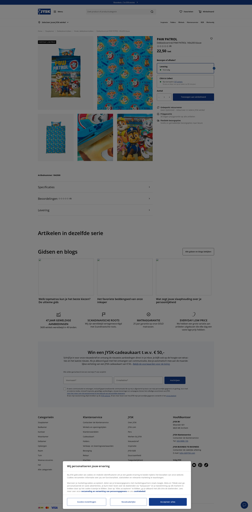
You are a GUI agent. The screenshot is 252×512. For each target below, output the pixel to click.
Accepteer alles (167, 502)
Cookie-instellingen (86, 502)
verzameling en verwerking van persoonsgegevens (104, 491)
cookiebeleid (139, 491)
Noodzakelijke (128, 502)
